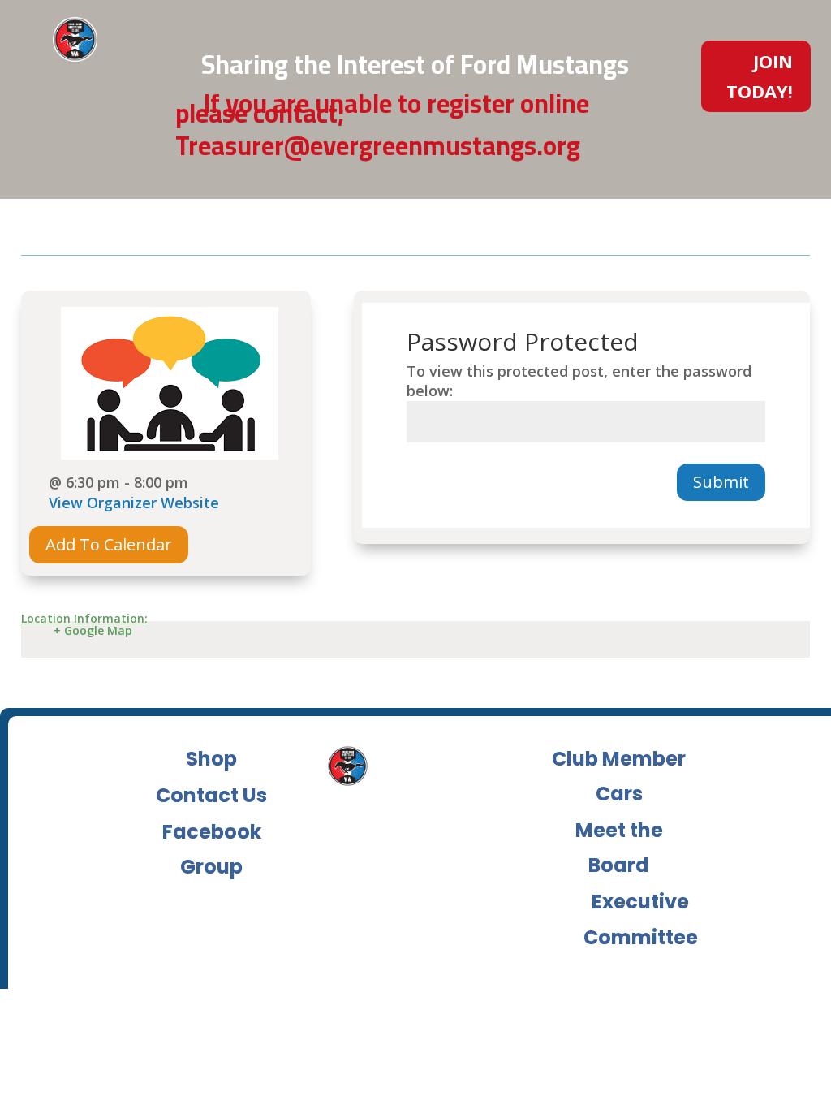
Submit (721, 482)
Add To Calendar (108, 544)
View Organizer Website (134, 502)
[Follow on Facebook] (643, 177)
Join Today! (759, 76)
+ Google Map (93, 630)
